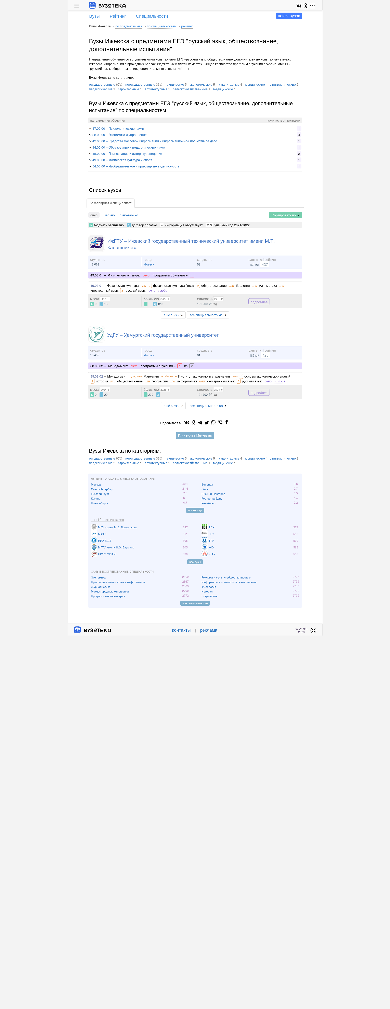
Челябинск (209, 503)
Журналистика (100, 587)
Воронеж (207, 484)
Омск (205, 489)
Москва (96, 484)
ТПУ (211, 527)
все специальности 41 (206, 315)
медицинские (223, 89)
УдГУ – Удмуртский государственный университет (163, 334)
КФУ (211, 547)
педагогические (101, 89)
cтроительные (128, 89)
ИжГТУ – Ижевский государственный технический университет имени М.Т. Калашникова (191, 243)
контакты (181, 630)
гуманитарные (228, 84)
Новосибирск (99, 503)
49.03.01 (96, 285)
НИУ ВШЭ (104, 540)
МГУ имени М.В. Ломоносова (117, 527)
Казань (95, 498)
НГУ (211, 534)
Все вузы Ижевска (195, 435)
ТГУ (211, 540)
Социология (210, 596)
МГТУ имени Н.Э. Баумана (116, 547)
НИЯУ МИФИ (107, 554)
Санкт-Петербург (102, 489)
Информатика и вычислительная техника (229, 582)
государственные (102, 84)
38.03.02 (96, 376)
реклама (208, 630)
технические (174, 84)
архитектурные (156, 89)
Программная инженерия (108, 596)
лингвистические (283, 84)
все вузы (195, 562)
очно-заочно (129, 215)
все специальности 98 (206, 405)
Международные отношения (110, 591)
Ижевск (149, 264)
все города (195, 510)
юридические (255, 84)
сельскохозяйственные (190, 89)
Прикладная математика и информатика (118, 582)
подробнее (259, 301)
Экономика (98, 577)
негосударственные (140, 84)
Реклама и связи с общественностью (226, 577)
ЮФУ (212, 554)
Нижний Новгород (213, 494)
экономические (201, 84)
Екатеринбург (100, 494)
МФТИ (102, 534)
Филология (209, 587)
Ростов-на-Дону (212, 498)
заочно (109, 215)
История (207, 591)
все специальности (195, 603)
